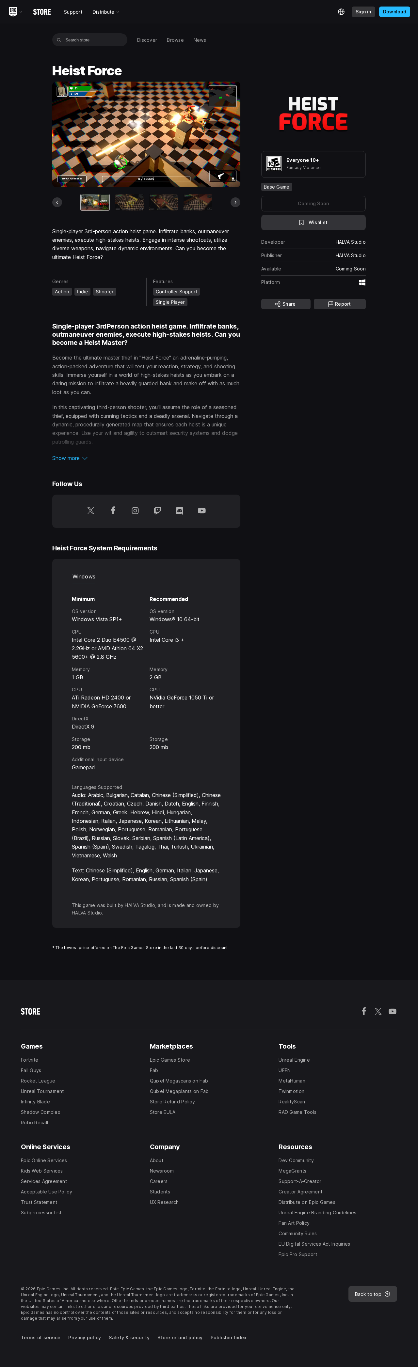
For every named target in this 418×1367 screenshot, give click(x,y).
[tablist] (146, 576)
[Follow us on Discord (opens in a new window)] (179, 511)
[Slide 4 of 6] (198, 202)
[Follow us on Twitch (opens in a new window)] (157, 511)
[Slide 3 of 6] (163, 202)
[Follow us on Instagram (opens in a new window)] (135, 511)
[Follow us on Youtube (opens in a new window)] (201, 511)
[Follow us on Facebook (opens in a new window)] (113, 511)
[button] (146, 458)
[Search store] (59, 39)
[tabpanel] (146, 677)
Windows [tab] (83, 576)
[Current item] (95, 202)
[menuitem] (147, 40)
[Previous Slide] (57, 202)
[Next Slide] (235, 202)
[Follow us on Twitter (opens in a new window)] (90, 511)
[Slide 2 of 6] (129, 202)
